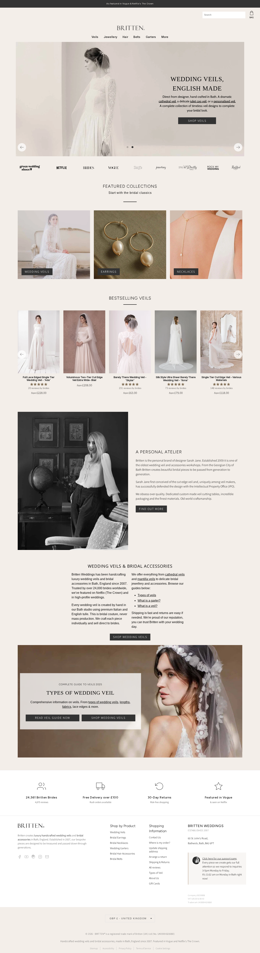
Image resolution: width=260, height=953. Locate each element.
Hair (125, 36)
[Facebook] (20, 857)
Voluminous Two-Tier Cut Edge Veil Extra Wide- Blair (84, 379)
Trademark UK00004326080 (200, 902)
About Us (154, 878)
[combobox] (224, 15)
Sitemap (94, 948)
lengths (125, 702)
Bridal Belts (116, 859)
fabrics (66, 707)
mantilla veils (146, 579)
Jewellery (110, 36)
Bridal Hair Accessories (122, 853)
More (164, 36)
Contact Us (155, 837)
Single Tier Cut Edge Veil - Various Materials (221, 379)
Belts (136, 36)
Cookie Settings (163, 948)
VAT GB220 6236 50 (196, 898)
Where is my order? (159, 842)
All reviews (154, 867)
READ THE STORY (201, 110)
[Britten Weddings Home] (31, 826)
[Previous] (22, 147)
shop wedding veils (130, 637)
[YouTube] (26, 857)
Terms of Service (143, 948)
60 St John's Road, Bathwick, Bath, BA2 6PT (201, 841)
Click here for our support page (219, 858)
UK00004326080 (166, 933)
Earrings (108, 272)
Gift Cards (154, 883)
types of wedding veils (103, 702)
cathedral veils (175, 574)
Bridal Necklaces (119, 843)
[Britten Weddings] (130, 28)
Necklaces (186, 272)
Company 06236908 (196, 895)
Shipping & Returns (159, 862)
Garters (151, 36)
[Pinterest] (33, 857)
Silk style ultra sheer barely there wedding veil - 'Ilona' (176, 379)
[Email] (47, 857)
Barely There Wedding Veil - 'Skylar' (130, 379)
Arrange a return (158, 856)
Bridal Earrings (118, 837)
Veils (95, 36)
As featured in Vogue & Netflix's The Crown (129, 4)
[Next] (238, 147)
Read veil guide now (52, 718)
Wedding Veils (37, 272)
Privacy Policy (125, 948)
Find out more (151, 509)
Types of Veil (156, 872)
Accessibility (108, 948)
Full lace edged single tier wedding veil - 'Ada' (38, 379)
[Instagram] (40, 857)
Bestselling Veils (130, 298)
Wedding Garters (119, 848)
